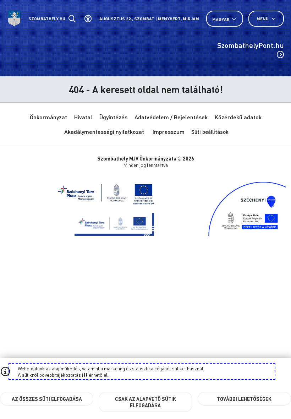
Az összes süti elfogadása (47, 399)
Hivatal (83, 117)
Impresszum (169, 131)
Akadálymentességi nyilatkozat (104, 131)
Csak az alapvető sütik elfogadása (145, 402)
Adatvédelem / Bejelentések (171, 117)
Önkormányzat (48, 117)
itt (85, 374)
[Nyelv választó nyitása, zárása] (224, 19)
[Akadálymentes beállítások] (88, 19)
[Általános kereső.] (72, 19)
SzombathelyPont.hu (250, 45)
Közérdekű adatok (238, 117)
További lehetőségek (244, 399)
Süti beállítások (210, 131)
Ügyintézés (113, 117)
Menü (263, 18)
